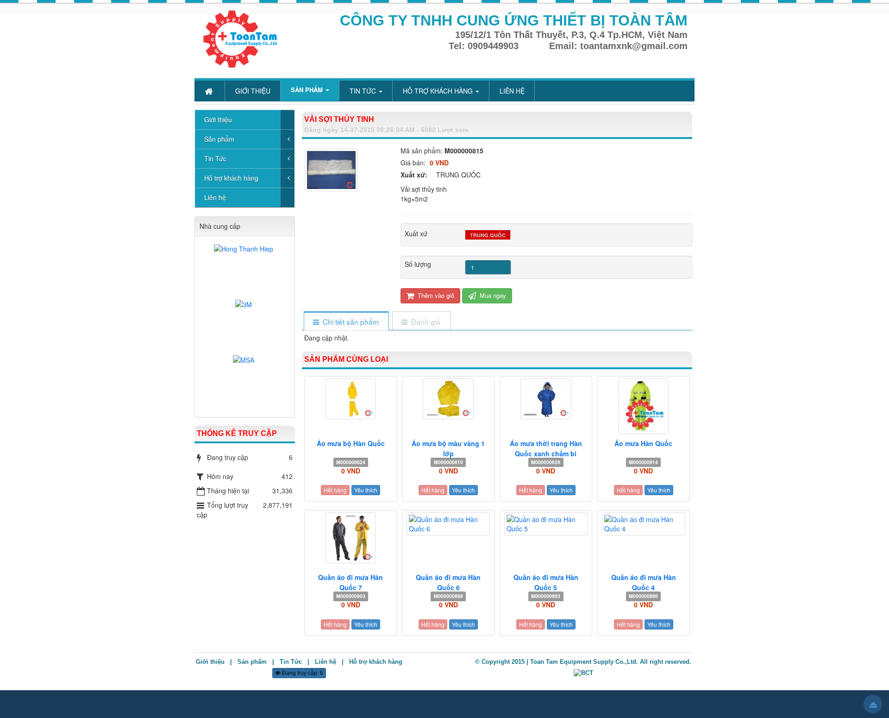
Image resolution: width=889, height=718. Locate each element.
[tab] (346, 322)
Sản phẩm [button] (308, 89)
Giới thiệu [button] (252, 90)
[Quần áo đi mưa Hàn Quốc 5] (546, 523)
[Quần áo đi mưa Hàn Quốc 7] (351, 537)
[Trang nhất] (209, 91)
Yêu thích (365, 490)
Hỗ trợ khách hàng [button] (439, 90)
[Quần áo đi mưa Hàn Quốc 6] (448, 523)
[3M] (245, 324)
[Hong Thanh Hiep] (245, 268)
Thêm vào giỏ (435, 295)
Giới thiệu (218, 119)
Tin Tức (215, 158)
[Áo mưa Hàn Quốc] (643, 406)
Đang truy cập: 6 (302, 673)
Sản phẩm (219, 139)
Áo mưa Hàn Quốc (643, 443)
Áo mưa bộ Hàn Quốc (351, 443)
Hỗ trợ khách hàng (231, 178)
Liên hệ (215, 197)
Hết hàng (335, 490)
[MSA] (245, 379)
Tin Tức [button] (364, 90)
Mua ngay (492, 295)
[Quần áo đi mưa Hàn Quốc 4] (643, 523)
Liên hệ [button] (512, 90)
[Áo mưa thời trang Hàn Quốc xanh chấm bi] (546, 398)
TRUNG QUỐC (488, 235)
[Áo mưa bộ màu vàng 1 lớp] (448, 398)
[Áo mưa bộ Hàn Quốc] (351, 398)
